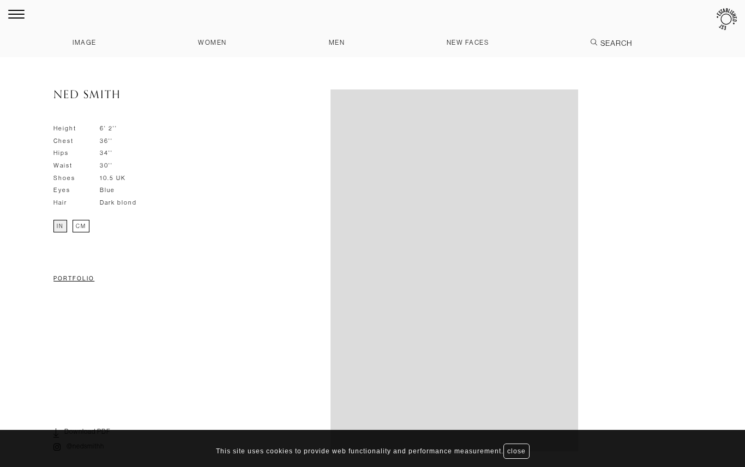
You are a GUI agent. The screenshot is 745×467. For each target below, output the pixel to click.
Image (85, 42)
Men (337, 42)
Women (212, 42)
